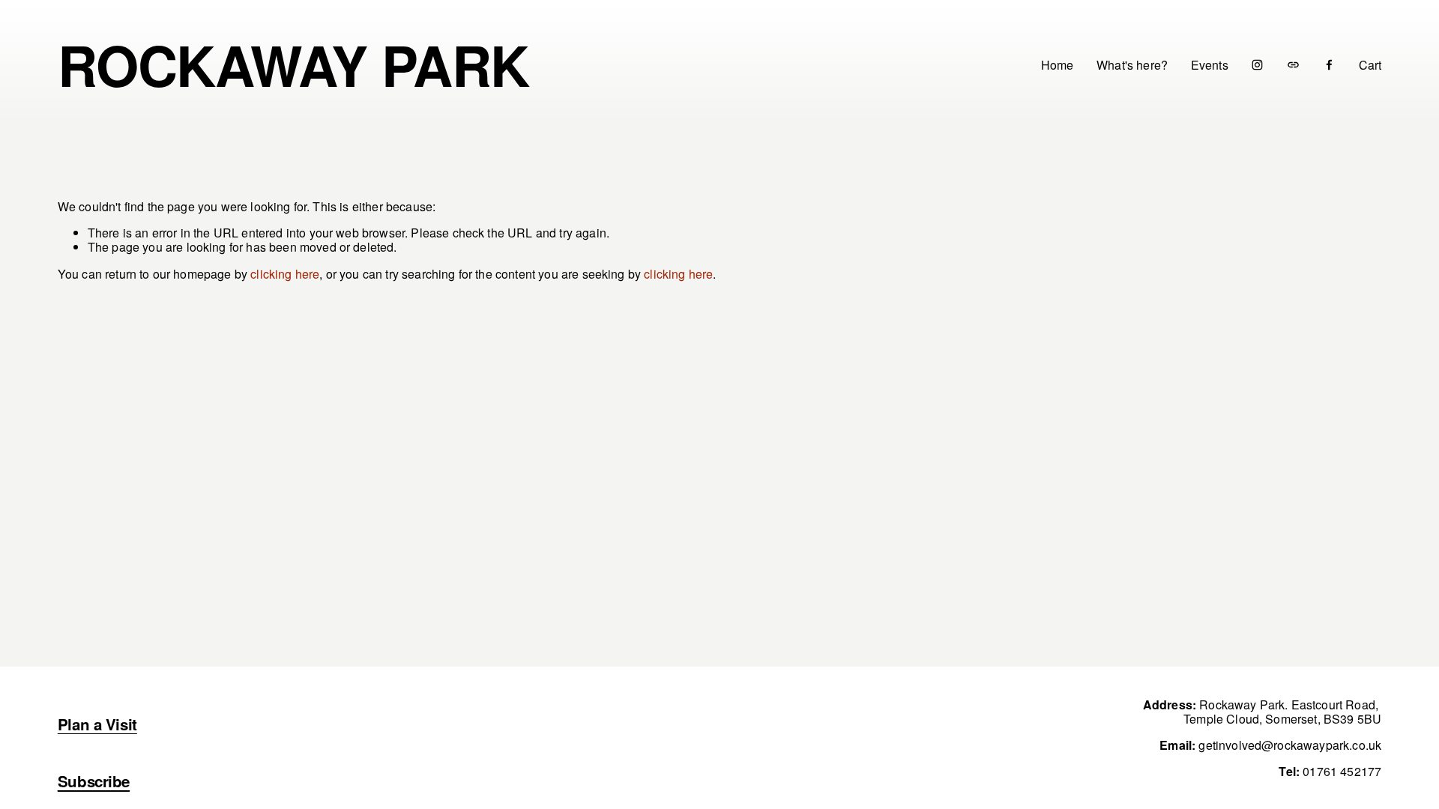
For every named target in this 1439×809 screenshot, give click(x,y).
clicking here (284, 273)
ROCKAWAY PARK (293, 64)
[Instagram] (1257, 64)
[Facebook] (1329, 64)
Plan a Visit (97, 724)
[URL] (1293, 64)
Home (1057, 64)
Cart (1370, 65)
